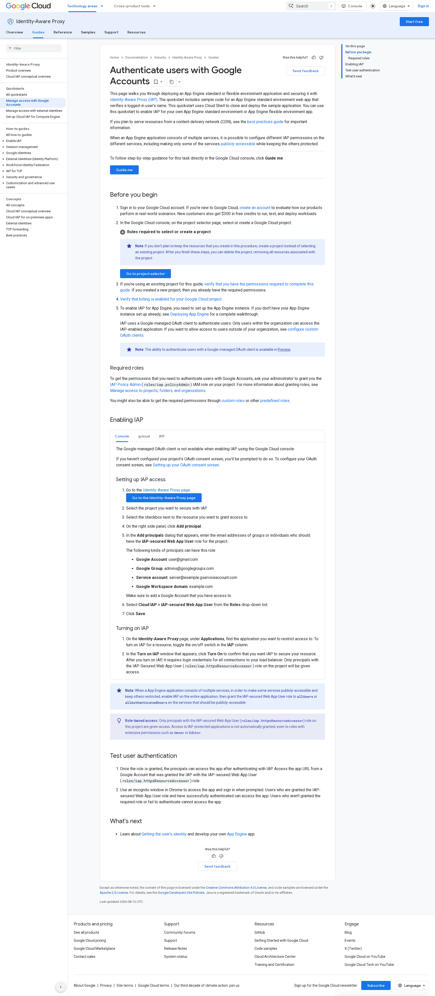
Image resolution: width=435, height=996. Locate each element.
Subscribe (376, 985)
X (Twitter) (353, 949)
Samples (88, 32)
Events (350, 940)
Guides (38, 32)
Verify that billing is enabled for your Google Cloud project (171, 299)
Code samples (266, 949)
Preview (284, 349)
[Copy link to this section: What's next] (147, 822)
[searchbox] (34, 48)
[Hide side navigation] (61, 987)
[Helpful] (313, 57)
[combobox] (311, 6)
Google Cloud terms (153, 985)
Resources (136, 32)
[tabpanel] (217, 560)
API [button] (161, 436)
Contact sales (84, 957)
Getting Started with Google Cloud (281, 940)
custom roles (233, 400)
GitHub (260, 932)
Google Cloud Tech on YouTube (369, 965)
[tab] (122, 436)
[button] (33, 141)
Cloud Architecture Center (275, 957)
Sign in (423, 6)
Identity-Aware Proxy (40, 21)
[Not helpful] (321, 57)
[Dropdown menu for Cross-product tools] (156, 6)
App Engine (237, 834)
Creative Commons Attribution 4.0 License (236, 887)
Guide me (124, 170)
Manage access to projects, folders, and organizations (157, 390)
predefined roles (274, 400)
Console (355, 6)
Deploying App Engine (189, 314)
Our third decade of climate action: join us (206, 985)
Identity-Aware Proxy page (166, 490)
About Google (84, 985)
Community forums (179, 932)
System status (175, 957)
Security (160, 57)
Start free (414, 21)
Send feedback (306, 71)
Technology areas (82, 6)
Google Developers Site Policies (181, 892)
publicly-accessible (238, 143)
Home (114, 57)
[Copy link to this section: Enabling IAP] (148, 420)
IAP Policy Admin (126, 384)
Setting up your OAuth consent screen (186, 465)
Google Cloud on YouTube (365, 957)
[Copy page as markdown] (171, 82)
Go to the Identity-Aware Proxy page (164, 497)
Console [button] (122, 436)
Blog (348, 932)
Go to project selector (145, 273)
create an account (255, 207)
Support (111, 32)
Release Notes (175, 949)
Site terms (125, 985)
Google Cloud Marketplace (94, 949)
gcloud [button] (144, 436)
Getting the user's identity (164, 834)
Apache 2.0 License (114, 892)
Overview (14, 32)
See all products (86, 932)
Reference (63, 32)
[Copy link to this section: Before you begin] (162, 195)
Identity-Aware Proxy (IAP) (133, 99)
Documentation (136, 57)
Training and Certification (274, 965)
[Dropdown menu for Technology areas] (103, 6)
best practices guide (265, 121)
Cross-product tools (132, 6)
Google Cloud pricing (90, 940)
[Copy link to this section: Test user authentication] (182, 756)
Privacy (106, 985)
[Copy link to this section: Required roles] (149, 368)
